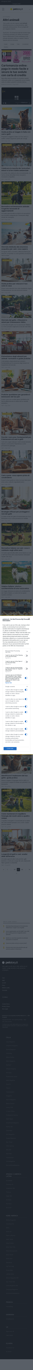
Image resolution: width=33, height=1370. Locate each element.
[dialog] (16, 685)
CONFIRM (10, 748)
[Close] (29, 619)
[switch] (26, 656)
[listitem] (16, 651)
